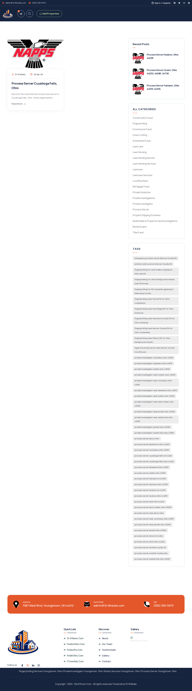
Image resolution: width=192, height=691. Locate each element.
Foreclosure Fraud (142, 129)
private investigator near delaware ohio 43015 (156, 390)
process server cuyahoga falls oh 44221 (153, 455)
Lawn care (138, 146)
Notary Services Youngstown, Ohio (122, 671)
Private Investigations (144, 198)
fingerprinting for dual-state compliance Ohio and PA (153, 271)
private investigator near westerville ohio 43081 (154, 419)
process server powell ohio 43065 (150, 530)
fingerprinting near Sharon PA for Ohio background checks (152, 340)
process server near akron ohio (149, 513)
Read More (17, 103)
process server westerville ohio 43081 (152, 559)
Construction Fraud (143, 117)
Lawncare (138, 169)
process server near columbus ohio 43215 (154, 519)
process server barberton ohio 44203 (152, 444)
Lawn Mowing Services (144, 163)
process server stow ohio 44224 (150, 541)
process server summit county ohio (151, 553)
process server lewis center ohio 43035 (153, 507)
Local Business (140, 180)
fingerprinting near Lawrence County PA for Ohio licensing (155, 320)
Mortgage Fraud (141, 186)
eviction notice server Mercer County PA (153, 264)
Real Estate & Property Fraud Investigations (155, 221)
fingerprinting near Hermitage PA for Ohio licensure (154, 311)
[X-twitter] (27, 665)
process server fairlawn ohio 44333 (151, 484)
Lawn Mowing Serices (144, 157)
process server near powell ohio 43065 (153, 524)
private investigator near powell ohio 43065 (155, 411)
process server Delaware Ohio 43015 (152, 467)
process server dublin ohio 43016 (150, 473)
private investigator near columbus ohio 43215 (153, 382)
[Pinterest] (189, 3)
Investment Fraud (142, 140)
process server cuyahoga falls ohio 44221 (154, 461)
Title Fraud (138, 232)
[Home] (7, 13)
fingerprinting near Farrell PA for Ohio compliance (152, 301)
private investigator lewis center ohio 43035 (155, 375)
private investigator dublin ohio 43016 (152, 369)
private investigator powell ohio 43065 (152, 427)
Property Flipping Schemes (147, 215)
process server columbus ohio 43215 (152, 450)
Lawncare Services (142, 175)
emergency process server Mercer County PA (156, 258)
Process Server (141, 209)
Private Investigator (143, 203)
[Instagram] (184, 3)
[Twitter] (179, 3)
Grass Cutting (140, 135)
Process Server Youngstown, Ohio (159, 671)
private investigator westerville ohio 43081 (154, 433)
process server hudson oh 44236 (150, 490)
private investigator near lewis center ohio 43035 (154, 403)
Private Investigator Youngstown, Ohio (83, 671)
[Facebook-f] (22, 665)
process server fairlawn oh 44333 (150, 478)
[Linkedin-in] (33, 665)
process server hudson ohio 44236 (151, 496)
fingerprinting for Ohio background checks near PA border (155, 281)
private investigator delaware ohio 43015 (153, 363)
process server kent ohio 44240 (149, 501)
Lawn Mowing (139, 152)
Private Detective (142, 192)
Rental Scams (140, 226)
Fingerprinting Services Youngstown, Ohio (40, 671)
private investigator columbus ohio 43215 (154, 357)
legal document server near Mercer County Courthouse (155, 350)
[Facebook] (175, 3)
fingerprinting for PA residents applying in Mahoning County (154, 291)
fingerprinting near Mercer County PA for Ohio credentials (154, 330)
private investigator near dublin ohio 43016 (154, 396)
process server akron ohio (147, 438)
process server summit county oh (150, 547)
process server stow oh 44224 (149, 536)
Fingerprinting (140, 123)
